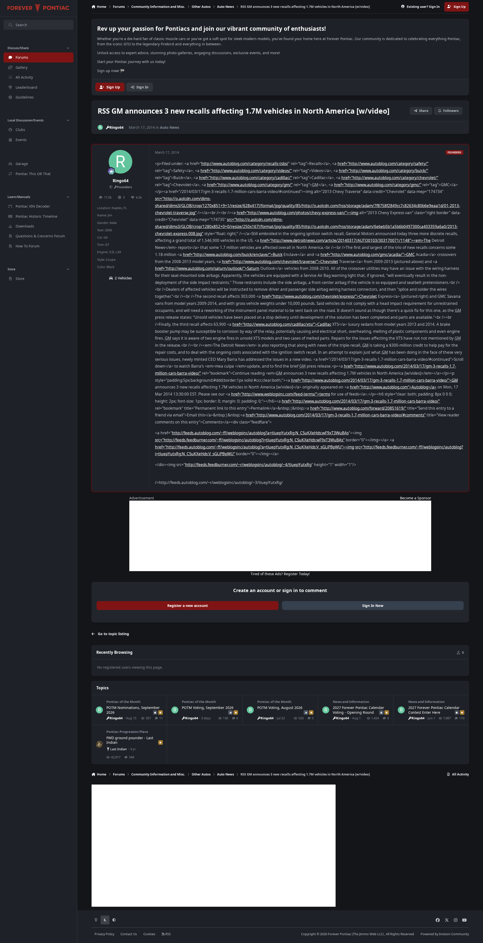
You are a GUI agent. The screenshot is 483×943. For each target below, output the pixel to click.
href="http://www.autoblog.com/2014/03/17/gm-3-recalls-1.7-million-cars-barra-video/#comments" (336, 415)
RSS (168, 934)
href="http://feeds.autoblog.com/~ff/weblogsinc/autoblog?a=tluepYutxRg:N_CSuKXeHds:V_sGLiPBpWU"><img (254, 447)
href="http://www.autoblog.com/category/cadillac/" (245, 177)
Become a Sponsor (415, 498)
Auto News (169, 127)
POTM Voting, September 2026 (207, 707)
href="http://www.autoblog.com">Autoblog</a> (393, 387)
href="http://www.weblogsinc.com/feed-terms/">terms (280, 394)
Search (21, 24)
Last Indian (118, 749)
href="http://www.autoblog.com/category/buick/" (383, 170)
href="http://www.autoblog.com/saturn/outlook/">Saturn (207, 268)
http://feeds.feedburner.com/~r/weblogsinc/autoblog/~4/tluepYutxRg (248, 464)
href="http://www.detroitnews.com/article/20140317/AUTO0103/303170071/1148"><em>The (345, 240)
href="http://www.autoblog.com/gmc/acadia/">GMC (367, 254)
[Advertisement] (280, 536)
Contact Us (128, 934)
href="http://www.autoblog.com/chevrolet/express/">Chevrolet (319, 296)
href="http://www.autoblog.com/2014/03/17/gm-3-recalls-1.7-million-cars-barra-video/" (361, 401)
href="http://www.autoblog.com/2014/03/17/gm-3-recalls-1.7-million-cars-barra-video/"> (374, 380)
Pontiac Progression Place (127, 731)
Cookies (149, 934)
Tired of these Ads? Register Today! (280, 573)
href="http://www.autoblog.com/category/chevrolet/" (389, 177)
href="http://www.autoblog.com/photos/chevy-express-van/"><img (297, 212)
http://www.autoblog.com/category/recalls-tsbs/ (244, 163)
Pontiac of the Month (123, 701)
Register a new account (187, 605)
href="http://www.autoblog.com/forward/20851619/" (358, 408)
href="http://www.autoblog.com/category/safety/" (383, 163)
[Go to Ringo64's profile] (100, 127)
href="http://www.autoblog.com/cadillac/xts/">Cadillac (281, 324)
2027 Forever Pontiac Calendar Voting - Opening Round (358, 709)
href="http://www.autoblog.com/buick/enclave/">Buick (233, 254)
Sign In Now (372, 605)
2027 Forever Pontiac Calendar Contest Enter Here (434, 709)
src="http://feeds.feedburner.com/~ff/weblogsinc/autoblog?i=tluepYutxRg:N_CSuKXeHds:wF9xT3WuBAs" (250, 440)
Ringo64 (121, 180)
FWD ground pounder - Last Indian (129, 740)
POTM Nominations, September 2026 (133, 709)
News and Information (351, 701)
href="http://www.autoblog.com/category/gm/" (250, 184)
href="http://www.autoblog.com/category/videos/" (246, 170)
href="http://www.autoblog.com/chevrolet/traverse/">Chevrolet (280, 261)
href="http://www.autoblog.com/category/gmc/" (377, 184)
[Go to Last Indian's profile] (99, 744)
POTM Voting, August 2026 (279, 707)
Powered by (445, 934)
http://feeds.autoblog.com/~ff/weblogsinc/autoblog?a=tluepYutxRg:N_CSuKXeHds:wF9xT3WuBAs (260, 433)
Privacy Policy (104, 934)
